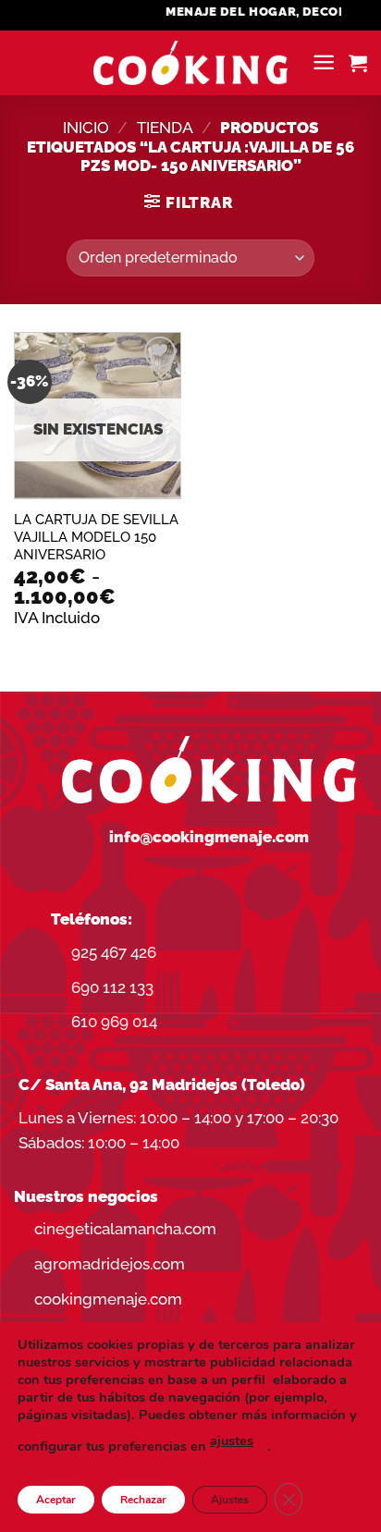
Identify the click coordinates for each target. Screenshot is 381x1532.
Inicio (86, 127)
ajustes (231, 1440)
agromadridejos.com (109, 1264)
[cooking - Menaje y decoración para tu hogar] (191, 63)
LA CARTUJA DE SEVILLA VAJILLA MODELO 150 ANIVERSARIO (96, 536)
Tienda (165, 127)
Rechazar (143, 1499)
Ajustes (230, 1499)
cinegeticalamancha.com (125, 1228)
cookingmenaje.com (108, 1299)
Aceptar (56, 1499)
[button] (324, 62)
